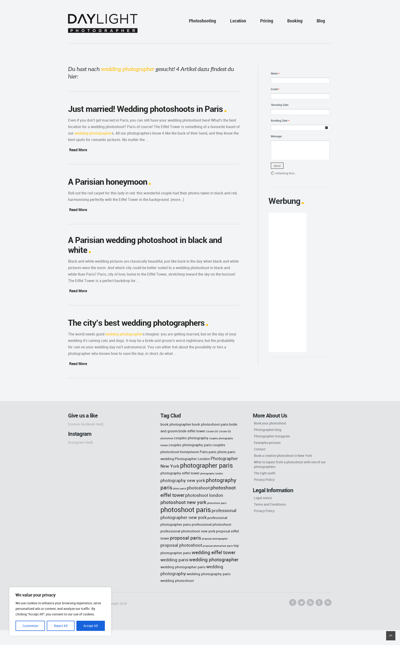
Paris (204, 451)
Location (238, 21)
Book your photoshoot (270, 423)
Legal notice (263, 498)
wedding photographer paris (183, 567)
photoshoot (198, 488)
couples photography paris (190, 444)
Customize (30, 626)
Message (276, 136)
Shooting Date (279, 105)
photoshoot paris (185, 509)
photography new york (182, 480)
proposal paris (185, 537)
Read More (78, 149)
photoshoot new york (183, 502)
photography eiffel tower (180, 473)
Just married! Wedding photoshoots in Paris (145, 108)
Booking (295, 21)
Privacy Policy (264, 479)
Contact (260, 449)
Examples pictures (267, 442)
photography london (211, 473)
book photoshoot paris (210, 424)
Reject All (61, 626)
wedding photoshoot (177, 580)
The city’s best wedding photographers (136, 322)
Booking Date (280, 120)
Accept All (90, 626)
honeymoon (189, 451)
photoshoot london (204, 495)
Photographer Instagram (272, 436)
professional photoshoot (211, 524)
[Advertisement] (287, 282)
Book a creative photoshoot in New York (283, 455)
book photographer (175, 424)
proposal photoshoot (181, 545)
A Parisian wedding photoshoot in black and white (145, 244)
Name (275, 73)
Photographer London (192, 458)
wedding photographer (213, 559)
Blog (321, 21)
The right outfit (264, 473)
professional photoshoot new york (187, 531)
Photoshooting (202, 21)
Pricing (266, 21)
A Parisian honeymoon (107, 181)
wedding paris (174, 559)
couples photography (191, 438)
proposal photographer (215, 538)
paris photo (218, 451)
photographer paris (206, 465)
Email (275, 89)
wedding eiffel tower (213, 552)
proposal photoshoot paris (218, 545)
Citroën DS (212, 431)
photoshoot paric (217, 503)
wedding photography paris (209, 573)
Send (277, 166)
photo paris (179, 488)
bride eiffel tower (191, 431)
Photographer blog (267, 429)
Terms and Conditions (270, 504)
